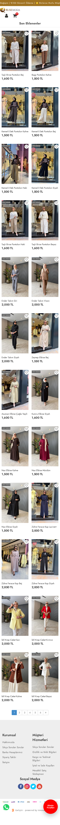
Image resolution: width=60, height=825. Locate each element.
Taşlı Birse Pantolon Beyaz (44, 244)
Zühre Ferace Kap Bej (12, 583)
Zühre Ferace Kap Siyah (43, 583)
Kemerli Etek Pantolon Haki (14, 187)
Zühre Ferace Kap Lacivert (44, 526)
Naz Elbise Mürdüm (41, 470)
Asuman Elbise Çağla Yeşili (14, 413)
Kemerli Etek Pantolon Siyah (45, 187)
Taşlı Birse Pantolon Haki (13, 244)
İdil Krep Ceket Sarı (11, 639)
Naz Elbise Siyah (10, 526)
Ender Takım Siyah (10, 357)
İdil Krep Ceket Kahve (12, 696)
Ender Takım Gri (9, 300)
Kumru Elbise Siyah (41, 413)
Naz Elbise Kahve (10, 470)
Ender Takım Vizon (40, 300)
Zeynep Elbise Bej (40, 357)
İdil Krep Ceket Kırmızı (42, 639)
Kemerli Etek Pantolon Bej (44, 131)
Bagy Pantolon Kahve (41, 74)
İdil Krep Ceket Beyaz (42, 696)
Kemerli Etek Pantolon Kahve (15, 131)
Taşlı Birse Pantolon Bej (13, 74)
